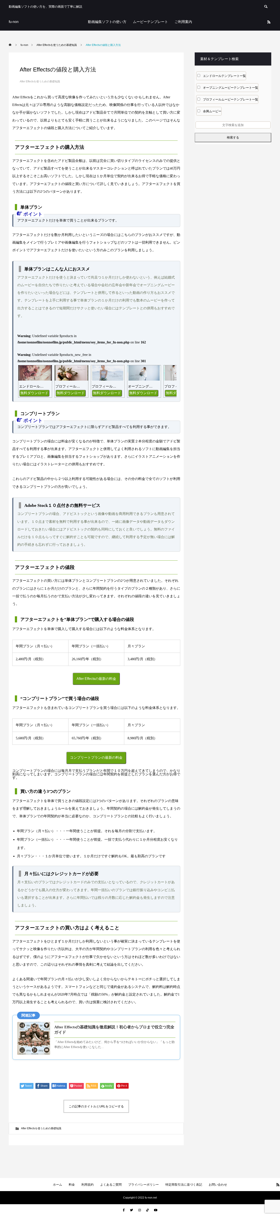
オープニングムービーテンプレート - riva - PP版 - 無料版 (141, 386)
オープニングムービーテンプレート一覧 (230, 87)
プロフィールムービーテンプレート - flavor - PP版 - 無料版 (68, 386)
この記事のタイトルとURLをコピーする (96, 1106)
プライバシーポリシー (143, 1184)
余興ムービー (212, 111)
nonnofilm (34, 342)
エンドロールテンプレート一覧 (224, 76)
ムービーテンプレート (150, 22)
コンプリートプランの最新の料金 (96, 757)
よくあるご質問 (111, 1184)
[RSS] (269, 22)
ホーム (57, 1184)
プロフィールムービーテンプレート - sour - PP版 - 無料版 (104, 386)
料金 (72, 1184)
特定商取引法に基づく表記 (183, 1184)
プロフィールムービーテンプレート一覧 (230, 99)
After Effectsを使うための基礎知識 (40, 81)
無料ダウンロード (34, 393)
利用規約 (87, 1184)
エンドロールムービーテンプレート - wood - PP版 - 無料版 (32, 386)
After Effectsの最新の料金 (96, 679)
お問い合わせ (218, 1184)
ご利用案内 (183, 22)
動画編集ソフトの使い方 (107, 22)
